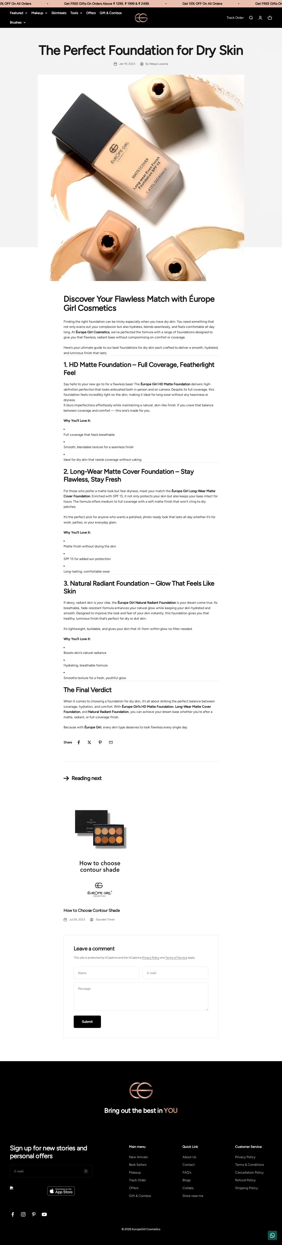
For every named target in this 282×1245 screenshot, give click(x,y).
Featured (16, 13)
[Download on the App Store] (61, 1190)
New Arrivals (138, 1157)
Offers (91, 13)
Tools (74, 13)
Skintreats (58, 13)
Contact (188, 1165)
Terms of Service (176, 957)
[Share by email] (111, 742)
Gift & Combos (111, 13)
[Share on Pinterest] (100, 742)
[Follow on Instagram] (23, 1214)
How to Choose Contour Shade (92, 910)
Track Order (137, 1180)
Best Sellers (137, 1165)
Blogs (186, 1180)
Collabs (187, 1188)
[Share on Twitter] (89, 742)
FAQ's (186, 1172)
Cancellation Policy (249, 1172)
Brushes (15, 22)
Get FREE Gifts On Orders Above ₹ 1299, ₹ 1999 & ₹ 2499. (99, 4)
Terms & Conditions (249, 1165)
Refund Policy (245, 1180)
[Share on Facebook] (79, 742)
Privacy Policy (150, 957)
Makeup (37, 13)
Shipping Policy (246, 1188)
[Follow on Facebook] (12, 1214)
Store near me (192, 1196)
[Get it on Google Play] (27, 1190)
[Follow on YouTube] (44, 1214)
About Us (189, 1157)
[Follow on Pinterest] (34, 1214)
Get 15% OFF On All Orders (195, 4)
